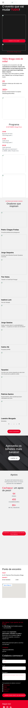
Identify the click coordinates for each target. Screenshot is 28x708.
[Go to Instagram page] (7, 707)
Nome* (3, 658)
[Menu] (3, 2)
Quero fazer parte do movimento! (15, 695)
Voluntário (6, 691)
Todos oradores (14, 431)
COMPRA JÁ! (14, 458)
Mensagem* (5, 672)
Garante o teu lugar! (14, 40)
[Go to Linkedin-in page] (11, 707)
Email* (3, 665)
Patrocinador (6, 685)
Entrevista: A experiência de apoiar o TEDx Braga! (14, 533)
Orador (5, 687)
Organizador (6, 689)
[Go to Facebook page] (4, 707)
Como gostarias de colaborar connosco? (11, 683)
